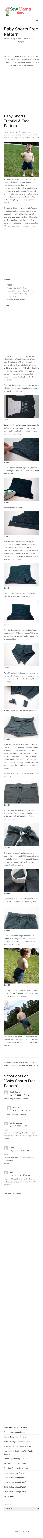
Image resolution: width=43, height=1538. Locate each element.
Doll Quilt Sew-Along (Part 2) (15, 1487)
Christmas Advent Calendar (14, 1432)
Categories (8, 1504)
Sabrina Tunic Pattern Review (15, 1463)
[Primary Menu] (37, 20)
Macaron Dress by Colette (14, 1473)
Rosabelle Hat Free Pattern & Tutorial (18, 1446)
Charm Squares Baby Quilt (14, 1459)
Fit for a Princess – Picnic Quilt (15, 1427)
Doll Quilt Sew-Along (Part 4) (15, 1477)
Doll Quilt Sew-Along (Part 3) (15, 1482)
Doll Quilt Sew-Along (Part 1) (15, 1492)
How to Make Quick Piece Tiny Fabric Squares (18, 1452)
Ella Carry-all (9, 1496)
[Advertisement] (21, 90)
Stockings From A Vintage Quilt (16, 1468)
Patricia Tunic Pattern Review (15, 1437)
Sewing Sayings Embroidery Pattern (17, 1442)
